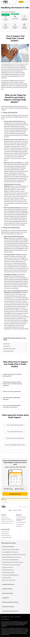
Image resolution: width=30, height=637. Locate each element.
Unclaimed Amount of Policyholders (20, 520)
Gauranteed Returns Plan (9, 348)
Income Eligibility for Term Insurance (10, 552)
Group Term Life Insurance (6, 523)
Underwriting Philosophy (6, 537)
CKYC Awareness (20, 524)
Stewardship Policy (5, 616)
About (10, 510)
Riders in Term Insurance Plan (8, 580)
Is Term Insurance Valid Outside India (10, 559)
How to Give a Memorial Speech (15, 431)
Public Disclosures (5, 619)
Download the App (15, 494)
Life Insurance (6, 343)
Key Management (5, 533)
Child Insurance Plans (8, 351)
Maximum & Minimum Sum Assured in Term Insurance (14, 554)
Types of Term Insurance (7, 567)
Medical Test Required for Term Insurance (11, 557)
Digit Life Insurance (3, 4)
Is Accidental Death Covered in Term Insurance (12, 562)
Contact (15, 510)
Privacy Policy (17, 616)
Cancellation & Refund (21, 522)
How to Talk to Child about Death (15, 425)
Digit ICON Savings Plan (6, 519)
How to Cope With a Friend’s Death (15, 438)
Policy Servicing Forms (6, 535)
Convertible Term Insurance (8, 572)
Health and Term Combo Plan (7, 521)
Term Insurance (4, 517)
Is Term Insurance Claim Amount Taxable (11, 564)
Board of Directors (5, 531)
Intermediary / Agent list (21, 517)
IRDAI (12, 616)
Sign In (21, 1)
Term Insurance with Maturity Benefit (10, 575)
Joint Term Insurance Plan (7, 569)
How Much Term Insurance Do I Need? (10, 549)
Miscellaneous (19, 526)
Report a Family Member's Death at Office (15, 445)
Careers (19, 510)
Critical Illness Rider (6, 577)
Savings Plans (6, 346)
